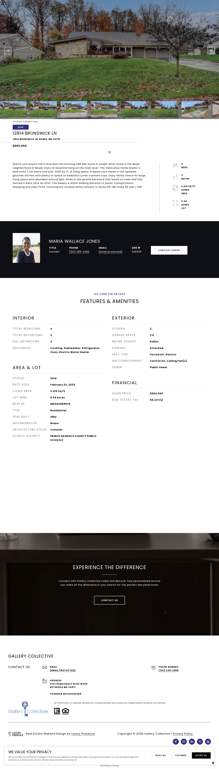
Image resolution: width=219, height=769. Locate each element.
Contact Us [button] (109, 600)
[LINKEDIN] (192, 742)
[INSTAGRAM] (184, 742)
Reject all (160, 755)
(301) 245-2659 (169, 670)
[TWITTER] (200, 742)
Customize (180, 755)
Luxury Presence (83, 734)
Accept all (201, 755)
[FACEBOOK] (176, 742)
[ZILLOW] (208, 742)
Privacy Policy (183, 734)
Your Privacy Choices (109, 765)
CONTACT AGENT (169, 250)
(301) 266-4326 (79, 251)
